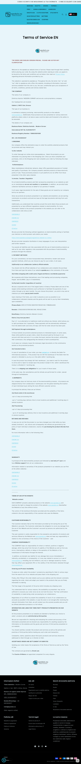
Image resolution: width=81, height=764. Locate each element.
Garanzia (6, 729)
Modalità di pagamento (10, 720)
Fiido (54, 698)
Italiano (7, 760)
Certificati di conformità (35, 693)
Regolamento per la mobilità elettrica (39, 690)
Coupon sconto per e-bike (36, 698)
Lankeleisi (56, 704)
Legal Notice (32, 729)
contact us (45, 352)
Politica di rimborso (9, 726)
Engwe (55, 690)
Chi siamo (31, 684)
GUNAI (14, 225)
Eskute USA (56, 693)
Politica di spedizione (10, 723)
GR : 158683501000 (10, 694)
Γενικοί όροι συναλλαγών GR (37, 723)
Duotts (55, 687)
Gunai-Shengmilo (58, 701)
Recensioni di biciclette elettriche (62, 709)
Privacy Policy (60, 74)
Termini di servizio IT (34, 720)
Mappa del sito (33, 695)
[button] (38, 6)
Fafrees (55, 695)
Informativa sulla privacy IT (36, 726)
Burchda (55, 684)
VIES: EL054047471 (10, 697)
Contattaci (31, 687)
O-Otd (55, 706)
